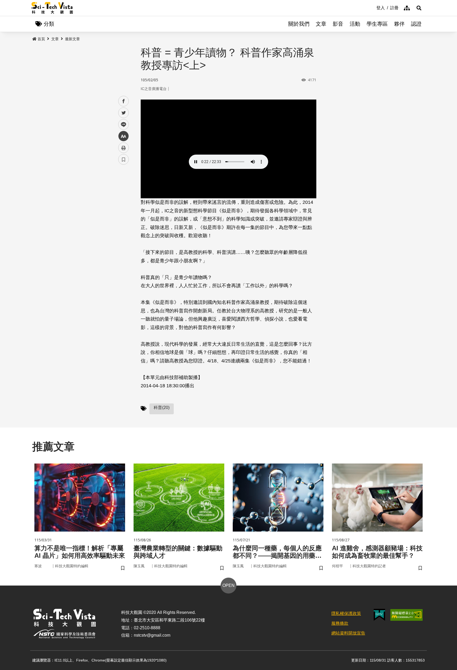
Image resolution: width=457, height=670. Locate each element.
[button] (419, 8)
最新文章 (72, 39)
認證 (416, 24)
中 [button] (123, 136)
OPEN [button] (228, 585)
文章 (321, 24)
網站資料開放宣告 (348, 633)
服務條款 (339, 623)
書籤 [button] (123, 159)
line (121, 124)
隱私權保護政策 (346, 613)
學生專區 (377, 24)
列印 (123, 147)
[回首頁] (52, 8)
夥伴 (399, 24)
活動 (355, 24)
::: (372, 7)
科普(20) (162, 407)
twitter (123, 113)
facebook (123, 101)
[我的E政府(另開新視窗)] (379, 615)
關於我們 (298, 24)
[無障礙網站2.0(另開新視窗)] (406, 615)
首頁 (41, 39)
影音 (338, 24)
